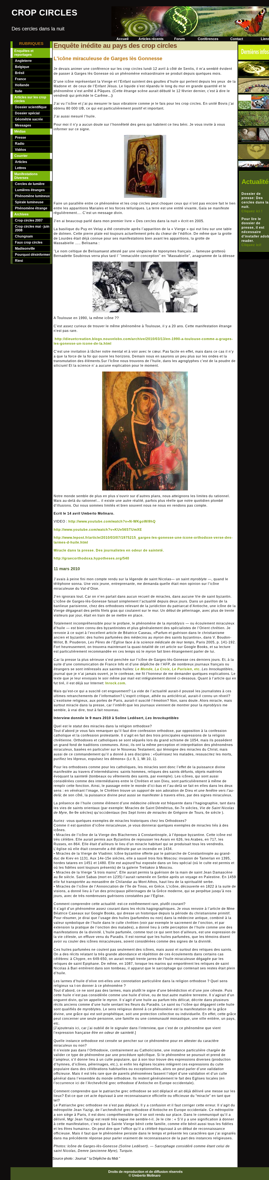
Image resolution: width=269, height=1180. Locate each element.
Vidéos (20, 149)
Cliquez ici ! (251, 211)
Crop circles (45, 12)
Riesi (19, 260)
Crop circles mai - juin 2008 (32, 228)
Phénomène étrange (31, 208)
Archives (21, 214)
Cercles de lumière (30, 184)
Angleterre (23, 61)
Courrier (21, 156)
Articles (21, 162)
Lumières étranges (30, 190)
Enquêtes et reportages (23, 52)
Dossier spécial (27, 113)
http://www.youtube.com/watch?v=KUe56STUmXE (98, 529)
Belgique (22, 67)
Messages (23, 125)
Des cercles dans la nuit (38, 28)
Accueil (122, 39)
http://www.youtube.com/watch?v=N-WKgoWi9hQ (112, 521)
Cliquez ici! (251, 245)
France (20, 79)
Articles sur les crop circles (30, 99)
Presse (20, 137)
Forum (179, 39)
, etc (167, 669)
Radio (19, 143)
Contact (236, 39)
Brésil (19, 73)
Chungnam (24, 236)
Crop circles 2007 (29, 220)
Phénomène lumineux (32, 196)
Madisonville (25, 248)
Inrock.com (115, 683)
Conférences (208, 39)
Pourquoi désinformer (32, 254)
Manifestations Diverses (26, 176)
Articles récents (151, 39)
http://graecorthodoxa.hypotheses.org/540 (91, 558)
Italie (18, 91)
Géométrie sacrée (29, 119)
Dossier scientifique (31, 107)
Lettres (20, 168)
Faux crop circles (28, 242)
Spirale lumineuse (29, 202)
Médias (20, 131)
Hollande (22, 85)
